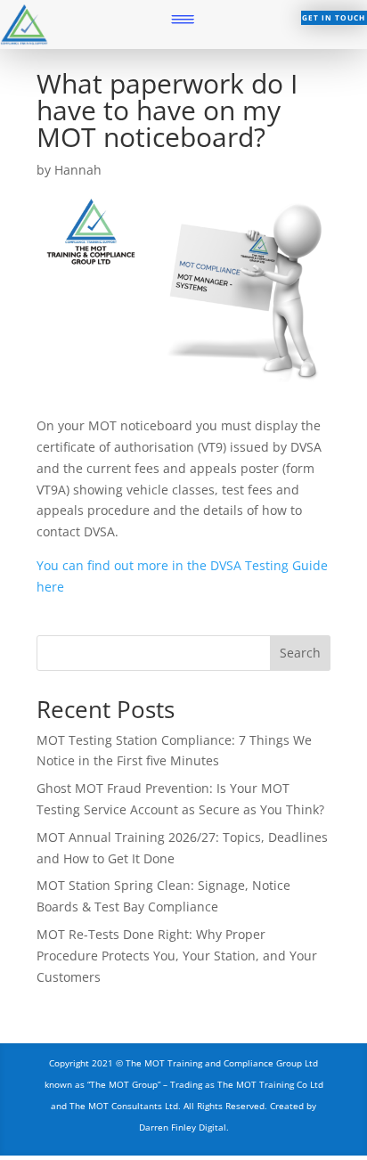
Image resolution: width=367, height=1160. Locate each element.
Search (300, 652)
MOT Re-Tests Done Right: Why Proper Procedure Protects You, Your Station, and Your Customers (177, 955)
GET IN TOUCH (333, 17)
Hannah (78, 169)
